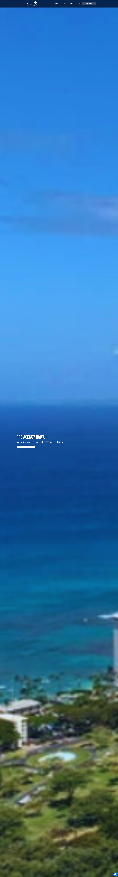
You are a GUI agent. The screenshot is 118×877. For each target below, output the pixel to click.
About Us (64, 3)
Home (56, 3)
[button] (72, 3)
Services (72, 3)
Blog (80, 3)
